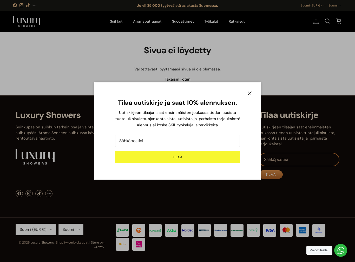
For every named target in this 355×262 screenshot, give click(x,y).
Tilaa (177, 157)
